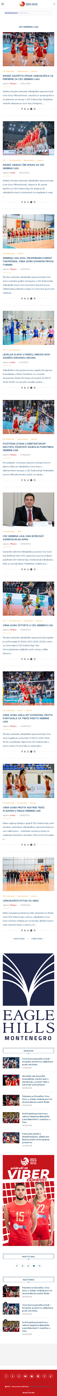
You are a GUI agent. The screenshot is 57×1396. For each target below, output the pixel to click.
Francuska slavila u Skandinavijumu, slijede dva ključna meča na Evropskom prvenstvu (36, 1138)
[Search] (54, 4)
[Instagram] (19, 1376)
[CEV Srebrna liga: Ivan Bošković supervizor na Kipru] (28, 509)
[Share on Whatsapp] (28, 109)
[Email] (31, 1376)
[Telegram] (38, 1376)
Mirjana (13, 83)
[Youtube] (25, 1376)
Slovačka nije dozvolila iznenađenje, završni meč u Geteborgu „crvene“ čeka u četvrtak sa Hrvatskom (35, 1080)
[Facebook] (6, 1376)
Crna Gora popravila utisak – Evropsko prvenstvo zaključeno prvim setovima (37, 1061)
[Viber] (44, 1376)
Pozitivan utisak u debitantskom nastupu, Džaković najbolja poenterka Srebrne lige (28, 447)
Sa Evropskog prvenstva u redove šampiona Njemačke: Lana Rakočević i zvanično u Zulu (36, 1117)
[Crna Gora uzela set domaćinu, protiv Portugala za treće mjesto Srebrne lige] (28, 688)
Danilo (12, 172)
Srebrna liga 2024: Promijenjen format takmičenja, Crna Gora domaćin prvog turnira (28, 261)
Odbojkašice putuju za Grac (21, 900)
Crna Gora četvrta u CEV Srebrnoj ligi (28, 625)
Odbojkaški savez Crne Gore (40, 1386)
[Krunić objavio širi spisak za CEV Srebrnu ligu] (28, 138)
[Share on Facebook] (22, 109)
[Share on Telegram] (31, 109)
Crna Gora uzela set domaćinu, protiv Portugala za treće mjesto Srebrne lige (28, 718)
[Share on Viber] (35, 109)
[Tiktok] (51, 1376)
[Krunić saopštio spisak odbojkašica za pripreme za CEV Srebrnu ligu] (28, 49)
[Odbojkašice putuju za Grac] (28, 874)
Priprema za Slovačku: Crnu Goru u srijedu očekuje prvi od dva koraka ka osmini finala (37, 1099)
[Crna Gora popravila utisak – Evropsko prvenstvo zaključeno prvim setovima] (11, 1062)
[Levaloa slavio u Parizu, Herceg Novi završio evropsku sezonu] (28, 328)
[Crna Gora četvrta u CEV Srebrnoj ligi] (28, 599)
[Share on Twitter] (25, 109)
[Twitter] (12, 1376)
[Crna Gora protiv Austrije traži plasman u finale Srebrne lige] (28, 781)
